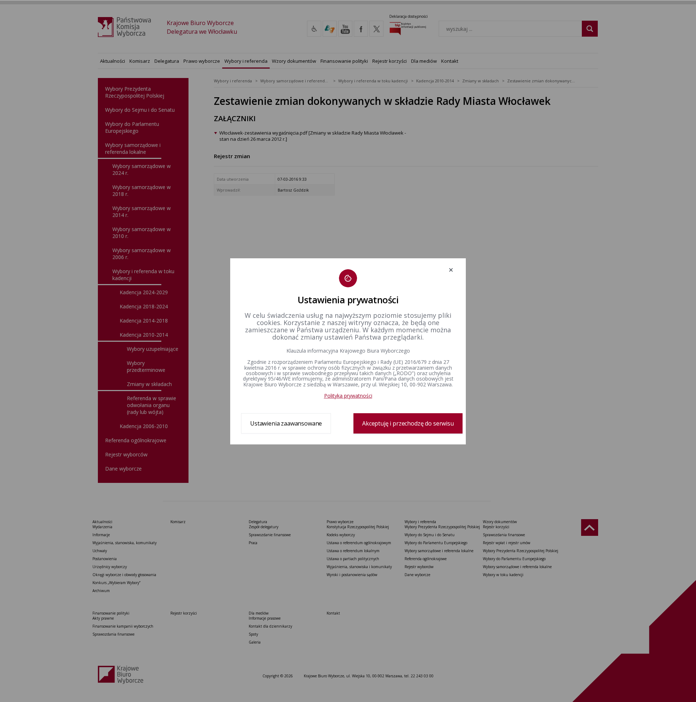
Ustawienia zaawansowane (286, 423)
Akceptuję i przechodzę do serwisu (408, 423)
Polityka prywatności (348, 395)
